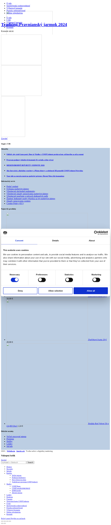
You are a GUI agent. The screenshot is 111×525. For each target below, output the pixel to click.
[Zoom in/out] (10, 521)
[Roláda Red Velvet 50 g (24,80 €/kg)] (47, 423)
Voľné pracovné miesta (16, 436)
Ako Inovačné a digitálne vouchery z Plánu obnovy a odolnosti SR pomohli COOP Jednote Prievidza (44, 171)
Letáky (9, 444)
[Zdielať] (5, 521)
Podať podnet (12, 186)
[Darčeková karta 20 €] (47, 339)
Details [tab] (55, 240)
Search (30, 462)
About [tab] (92, 240)
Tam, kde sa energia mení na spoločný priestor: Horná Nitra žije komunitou (35, 176)
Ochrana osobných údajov (17, 189)
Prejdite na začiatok (18, 518)
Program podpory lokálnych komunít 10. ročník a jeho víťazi (29, 160)
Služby (9, 441)
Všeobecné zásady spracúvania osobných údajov (27, 194)
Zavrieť (4, 460)
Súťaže (9, 446)
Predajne (10, 439)
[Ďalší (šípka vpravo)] (5, 523)
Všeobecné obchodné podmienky (20, 191)
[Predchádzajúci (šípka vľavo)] (2, 523)
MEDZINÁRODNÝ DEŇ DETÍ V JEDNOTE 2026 (25, 165)
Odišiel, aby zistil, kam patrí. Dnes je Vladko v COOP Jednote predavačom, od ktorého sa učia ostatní (45, 154)
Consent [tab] (19, 240)
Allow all (91, 290)
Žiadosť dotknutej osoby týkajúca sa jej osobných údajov (30, 198)
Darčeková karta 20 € (97, 339)
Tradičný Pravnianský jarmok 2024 (34, 24)
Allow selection (55, 290)
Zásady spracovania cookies (18, 201)
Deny (20, 290)
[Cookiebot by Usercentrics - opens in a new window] (96, 233)
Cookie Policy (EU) (15, 203)
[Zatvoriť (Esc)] (2, 521)
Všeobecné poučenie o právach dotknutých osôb (27, 196)
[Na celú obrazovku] (7, 521)
